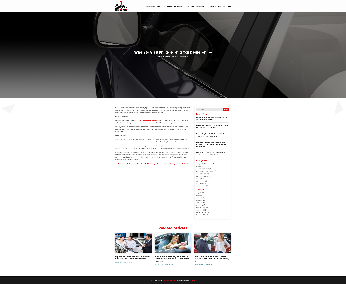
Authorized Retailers (202, 169)
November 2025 (201, 215)
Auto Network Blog (214, 6)
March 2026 (200, 205)
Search (226, 110)
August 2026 (200, 193)
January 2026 (200, 210)
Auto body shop (201, 174)
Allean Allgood (165, 57)
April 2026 (199, 203)
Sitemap (193, 280)
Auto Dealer (200, 178)
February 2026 (200, 207)
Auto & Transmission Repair (205, 171)
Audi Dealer (199, 166)
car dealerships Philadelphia (147, 120)
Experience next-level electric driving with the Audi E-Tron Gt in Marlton (132, 257)
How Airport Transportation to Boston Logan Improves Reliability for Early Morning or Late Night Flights (211, 144)
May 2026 (199, 200)
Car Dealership (179, 6)
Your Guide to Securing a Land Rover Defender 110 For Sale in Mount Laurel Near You (172, 258)
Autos (169, 6)
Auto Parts (227, 6)
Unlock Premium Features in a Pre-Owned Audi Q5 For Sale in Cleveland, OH (212, 258)
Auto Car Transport (202, 176)
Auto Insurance (201, 186)
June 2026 (199, 198)
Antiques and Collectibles (204, 164)
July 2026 (199, 195)
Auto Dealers (201, 6)
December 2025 (201, 212)
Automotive (150, 6)
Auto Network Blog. (170, 280)
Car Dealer (190, 6)
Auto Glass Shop (201, 183)
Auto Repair (161, 6)
